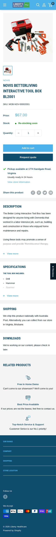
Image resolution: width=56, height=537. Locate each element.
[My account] (44, 5)
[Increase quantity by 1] (38, 133)
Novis (6, 80)
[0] (50, 5)
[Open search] (38, 5)
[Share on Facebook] (33, 192)
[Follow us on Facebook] (5, 497)
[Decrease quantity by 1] (18, 133)
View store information (18, 182)
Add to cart (28, 148)
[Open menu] (4, 5)
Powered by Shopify (12, 530)
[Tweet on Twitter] (45, 192)
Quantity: (8, 133)
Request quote (28, 157)
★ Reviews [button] (53, 271)
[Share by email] (51, 192)
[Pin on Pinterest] (39, 192)
